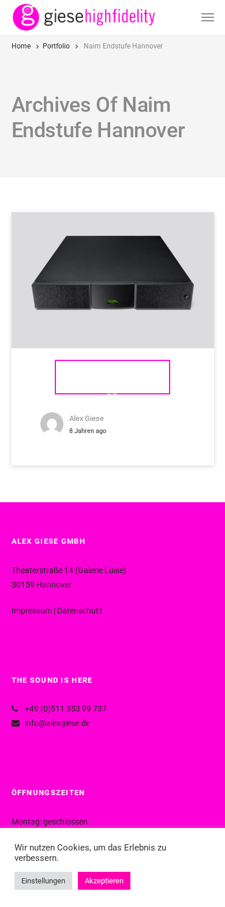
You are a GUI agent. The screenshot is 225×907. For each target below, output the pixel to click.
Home (21, 46)
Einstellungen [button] (43, 880)
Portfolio (56, 46)
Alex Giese (86, 418)
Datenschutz (80, 610)
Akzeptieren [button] (104, 880)
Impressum (32, 610)
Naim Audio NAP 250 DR (112, 382)
